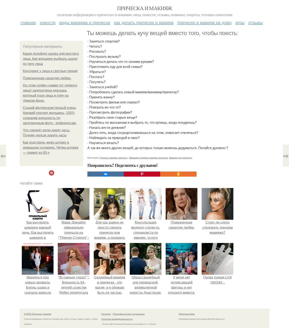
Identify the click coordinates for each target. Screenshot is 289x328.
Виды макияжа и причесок (84, 22)
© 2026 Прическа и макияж (37, 313)
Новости (47, 22)
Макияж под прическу (180, 157)
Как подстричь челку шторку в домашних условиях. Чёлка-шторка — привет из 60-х (50, 147)
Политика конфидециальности (117, 318)
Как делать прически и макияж (143, 22)
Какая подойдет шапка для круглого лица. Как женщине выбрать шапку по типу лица (51, 59)
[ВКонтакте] (105, 174)
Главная (28, 22)
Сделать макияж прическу (113, 157)
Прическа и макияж (144, 8)
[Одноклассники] (178, 174)
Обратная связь (187, 313)
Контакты (106, 313)
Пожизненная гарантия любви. (47, 78)
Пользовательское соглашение (129, 313)
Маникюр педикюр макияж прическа (148, 157)
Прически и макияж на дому (204, 22)
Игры (240, 22)
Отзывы (255, 22)
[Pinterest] (142, 174)
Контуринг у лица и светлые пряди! (50, 71)
